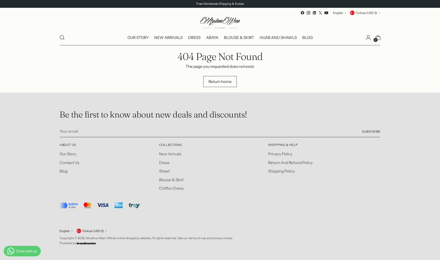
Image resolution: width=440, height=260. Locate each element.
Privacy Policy (280, 154)
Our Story (68, 154)
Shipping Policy (281, 171)
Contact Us (69, 162)
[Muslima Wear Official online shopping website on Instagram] (308, 13)
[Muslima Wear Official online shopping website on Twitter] (320, 13)
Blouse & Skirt (171, 180)
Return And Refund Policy (290, 162)
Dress (164, 162)
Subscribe (371, 131)
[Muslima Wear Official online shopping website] (220, 23)
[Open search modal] (62, 37)
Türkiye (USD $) (366, 13)
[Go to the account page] (368, 37)
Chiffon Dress (171, 188)
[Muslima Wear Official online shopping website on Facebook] (302, 13)
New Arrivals (170, 154)
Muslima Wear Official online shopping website (118, 238)
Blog (64, 171)
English (338, 13)
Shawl (164, 171)
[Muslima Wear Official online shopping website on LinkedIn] (314, 13)
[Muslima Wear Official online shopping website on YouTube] (326, 13)
